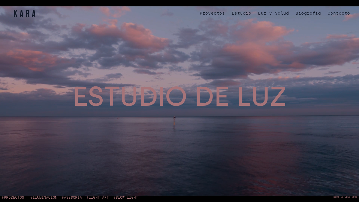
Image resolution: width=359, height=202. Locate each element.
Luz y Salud (273, 13)
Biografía (308, 13)
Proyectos (212, 13)
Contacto (339, 13)
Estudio (241, 13)
